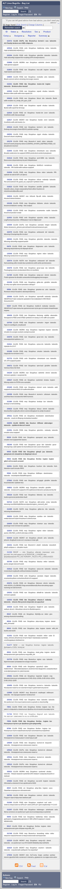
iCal (45, 866)
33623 (9, 409)
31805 (9, 151)
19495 (9, 685)
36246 (9, 165)
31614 (9, 158)
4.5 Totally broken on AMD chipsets (18, 43)
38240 (9, 445)
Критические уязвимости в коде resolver (20, 662)
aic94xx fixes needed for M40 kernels (18, 397)
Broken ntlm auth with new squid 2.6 (18, 93)
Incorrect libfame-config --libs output (18, 206)
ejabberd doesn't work (21, 425)
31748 (9, 833)
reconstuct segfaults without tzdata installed (21, 571)
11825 (9, 531)
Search (20, 8)
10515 (9, 48)
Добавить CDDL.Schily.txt (14, 647)
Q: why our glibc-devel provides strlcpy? (19, 285)
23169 (9, 387)
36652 (9, 516)
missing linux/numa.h (12, 511)
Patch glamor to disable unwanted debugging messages (26, 277)
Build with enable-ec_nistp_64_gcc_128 (30, 99)
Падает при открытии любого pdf (17, 798)
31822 (9, 187)
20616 (9, 127)
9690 (9, 817)
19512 (9, 764)
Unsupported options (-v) (14, 339)
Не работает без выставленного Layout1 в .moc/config (26, 702)
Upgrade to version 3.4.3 (13, 354)
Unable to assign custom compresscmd (19, 332)
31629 (9, 330)
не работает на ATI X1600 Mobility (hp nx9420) (30, 843)
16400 (9, 524)
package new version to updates (16, 526)
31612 (9, 569)
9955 (9, 452)
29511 (9, 416)
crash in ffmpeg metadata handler (24, 418)
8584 (9, 667)
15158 (9, 203)
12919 (9, 106)
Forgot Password (25, 14)
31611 (9, 344)
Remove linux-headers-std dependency (19, 292)
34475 (9, 268)
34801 (9, 488)
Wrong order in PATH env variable (17, 382)
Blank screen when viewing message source (21, 79)
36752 (9, 795)
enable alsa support (12, 432)
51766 (9, 714)
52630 (9, 538)
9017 (9, 826)
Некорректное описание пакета (24, 745)
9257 (9, 306)
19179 (9, 141)
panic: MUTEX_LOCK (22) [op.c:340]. (18, 533)
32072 (9, 41)
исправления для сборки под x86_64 (19, 828)
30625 (9, 98)
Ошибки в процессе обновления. (17, 790)
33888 (9, 62)
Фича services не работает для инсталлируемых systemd (27, 812)
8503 (9, 628)
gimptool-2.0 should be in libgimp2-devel (20, 454)
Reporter (32, 36)
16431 (9, 545)
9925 (9, 437)
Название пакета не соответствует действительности (26, 688)
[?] (30, 11)
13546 (9, 254)
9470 (9, 246)
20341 (9, 700)
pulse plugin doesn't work (14, 564)
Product (46, 32)
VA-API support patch (12, 361)
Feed (33, 866)
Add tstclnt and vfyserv (12, 72)
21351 (9, 430)
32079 (9, 232)
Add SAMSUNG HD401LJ (14, 50)
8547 (9, 614)
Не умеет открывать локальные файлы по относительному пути (29, 708)
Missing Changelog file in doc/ (16, 234)
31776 (9, 659)
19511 (9, 757)
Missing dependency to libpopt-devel (18, 249)
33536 (9, 607)
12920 (9, 91)
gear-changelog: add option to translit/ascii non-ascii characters (30, 446)
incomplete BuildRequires (21, 476)
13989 (9, 693)
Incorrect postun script (12, 213)
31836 (9, 172)
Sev (37, 32)
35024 (9, 495)
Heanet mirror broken (12, 198)
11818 (9, 113)
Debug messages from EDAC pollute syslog (21, 129)
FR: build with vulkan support (22, 167)
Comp (7, 36)
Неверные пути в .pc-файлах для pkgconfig (22, 724)
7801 (9, 707)
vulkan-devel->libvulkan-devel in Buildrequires (22, 609)
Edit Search (22, 25)
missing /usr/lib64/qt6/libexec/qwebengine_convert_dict (25, 504)
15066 (9, 297)
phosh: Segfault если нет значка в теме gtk (21, 540)
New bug (8, 8)
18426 (9, 315)
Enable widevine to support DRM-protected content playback (27, 153)
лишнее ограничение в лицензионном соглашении (25, 836)
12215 (9, 841)
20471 (9, 583)
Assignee (19, 36)
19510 (9, 750)
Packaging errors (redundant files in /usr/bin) (21, 270)
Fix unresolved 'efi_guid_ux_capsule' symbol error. (24, 182)
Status (15, 32)
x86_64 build (9, 624)
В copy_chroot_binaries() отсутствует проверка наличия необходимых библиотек (29, 638)
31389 (9, 509)
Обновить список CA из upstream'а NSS (20, 783)
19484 (9, 781)
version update (10, 595)
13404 (9, 736)
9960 (9, 473)
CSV (20, 866)
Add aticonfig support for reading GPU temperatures (24, 58)
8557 (9, 788)
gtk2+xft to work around (14, 461)
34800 (9, 77)
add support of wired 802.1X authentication (31, 388)
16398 (9, 394)
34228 (9, 180)
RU (39, 14)
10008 (9, 576)
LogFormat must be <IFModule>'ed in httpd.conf (22, 220)
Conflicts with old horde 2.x (14, 122)
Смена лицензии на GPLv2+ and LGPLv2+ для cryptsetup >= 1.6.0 (30, 805)
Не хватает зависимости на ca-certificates (21, 716)
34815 (9, 196)
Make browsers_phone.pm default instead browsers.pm (25, 227)
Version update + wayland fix (15, 375)
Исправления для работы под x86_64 (19, 654)
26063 (9, 239)
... (58, 23)
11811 (9, 466)
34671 (9, 366)
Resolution (26, 32)
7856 (9, 721)
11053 (9, 218)
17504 (9, 855)
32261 (9, 84)
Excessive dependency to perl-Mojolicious (20, 160)
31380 (9, 402)
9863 (9, 459)
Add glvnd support (11, 65)
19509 (9, 743)
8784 (9, 728)
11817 (9, 120)
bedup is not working (12, 404)
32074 (9, 261)
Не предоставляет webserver (23, 695)
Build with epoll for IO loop (14, 108)
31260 (9, 803)
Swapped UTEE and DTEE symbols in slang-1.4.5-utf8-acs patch (29, 318)
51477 (9, 645)
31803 (9, 70)
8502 (9, 652)
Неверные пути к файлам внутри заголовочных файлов (27, 731)
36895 (9, 423)
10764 (9, 323)
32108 (9, 282)
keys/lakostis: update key (14, 483)
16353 (9, 600)
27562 (9, 480)
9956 (9, 289)
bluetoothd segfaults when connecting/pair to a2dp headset (27, 411)
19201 (9, 593)
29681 (9, 676)
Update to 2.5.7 (10, 346)
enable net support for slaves (15, 440)
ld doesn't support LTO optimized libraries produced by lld (33, 490)
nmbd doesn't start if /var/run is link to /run (20, 519)
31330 (9, 552)
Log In (14, 14)
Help (26, 8)
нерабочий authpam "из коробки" (24, 850)
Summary (44, 36)
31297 (9, 810)
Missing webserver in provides (16, 256)
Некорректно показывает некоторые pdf (20, 738)
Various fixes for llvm (12, 368)
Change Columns (35, 25)
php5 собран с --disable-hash (16, 547)
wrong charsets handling (13, 616)
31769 (9, 275)
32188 (9, 351)
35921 (9, 772)
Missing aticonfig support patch (16, 241)
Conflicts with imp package (14, 115)
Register (6, 14)
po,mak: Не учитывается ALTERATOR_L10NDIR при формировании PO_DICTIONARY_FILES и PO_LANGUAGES (28, 556)
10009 (9, 225)
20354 (9, 55)
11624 (9, 848)
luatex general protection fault (15, 497)
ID (6, 32)
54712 (9, 502)
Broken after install (20, 86)
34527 (9, 380)
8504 (9, 621)
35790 (9, 562)
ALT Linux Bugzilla (11, 3)
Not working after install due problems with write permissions (27, 263)
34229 (9, 373)
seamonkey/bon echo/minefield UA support (21, 578)
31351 (9, 636)
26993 (9, 134)
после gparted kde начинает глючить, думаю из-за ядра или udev (30, 857)
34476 (9, 337)
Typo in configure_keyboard (15, 325)
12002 (9, 211)
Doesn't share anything (13, 136)
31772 (9, 358)
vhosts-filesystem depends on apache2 (28, 602)
